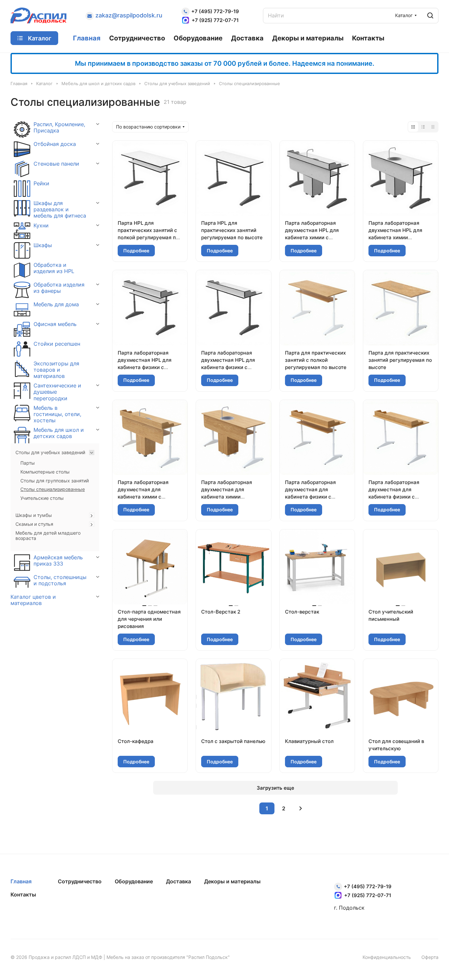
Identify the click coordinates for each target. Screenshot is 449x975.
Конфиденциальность (387, 957)
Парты (27, 463)
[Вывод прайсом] (433, 127)
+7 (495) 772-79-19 (215, 11)
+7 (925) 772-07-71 (215, 20)
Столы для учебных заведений (50, 452)
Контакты (23, 894)
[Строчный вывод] (423, 127)
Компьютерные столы (45, 472)
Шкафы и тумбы (33, 515)
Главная (21, 881)
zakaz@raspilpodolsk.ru (128, 15)
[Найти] (430, 15)
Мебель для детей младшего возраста (48, 535)
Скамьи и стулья (34, 524)
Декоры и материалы (232, 881)
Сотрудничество (80, 881)
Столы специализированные (52, 489)
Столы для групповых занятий (54, 480)
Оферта (429, 957)
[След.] (300, 808)
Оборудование (134, 881)
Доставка (178, 881)
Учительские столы (42, 498)
